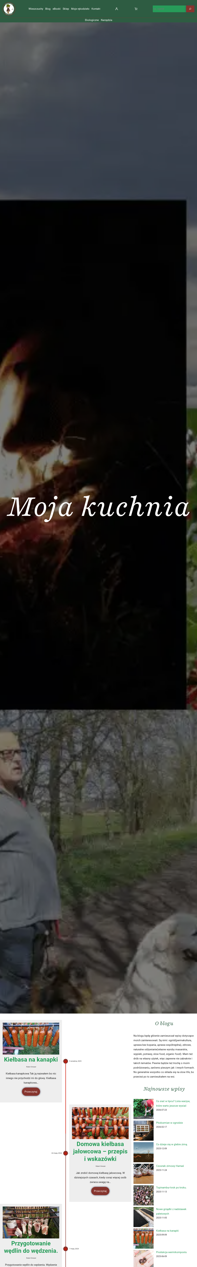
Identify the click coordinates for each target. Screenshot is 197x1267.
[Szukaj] (190, 8)
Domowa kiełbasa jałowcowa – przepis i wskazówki (100, 1151)
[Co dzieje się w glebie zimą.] (143, 1153)
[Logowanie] (116, 9)
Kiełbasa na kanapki (31, 1059)
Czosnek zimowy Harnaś (170, 1165)
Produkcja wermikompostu (171, 1252)
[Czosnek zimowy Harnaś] (143, 1174)
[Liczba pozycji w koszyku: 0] (136, 9)
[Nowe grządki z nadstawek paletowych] (143, 1218)
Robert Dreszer (31, 1067)
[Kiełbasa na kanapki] (143, 1239)
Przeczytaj (31, 1091)
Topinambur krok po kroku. (171, 1187)
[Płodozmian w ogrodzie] (143, 1131)
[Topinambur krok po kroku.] (143, 1196)
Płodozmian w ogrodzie (169, 1122)
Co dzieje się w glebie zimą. (172, 1144)
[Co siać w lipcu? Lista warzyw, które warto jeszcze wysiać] (143, 1110)
